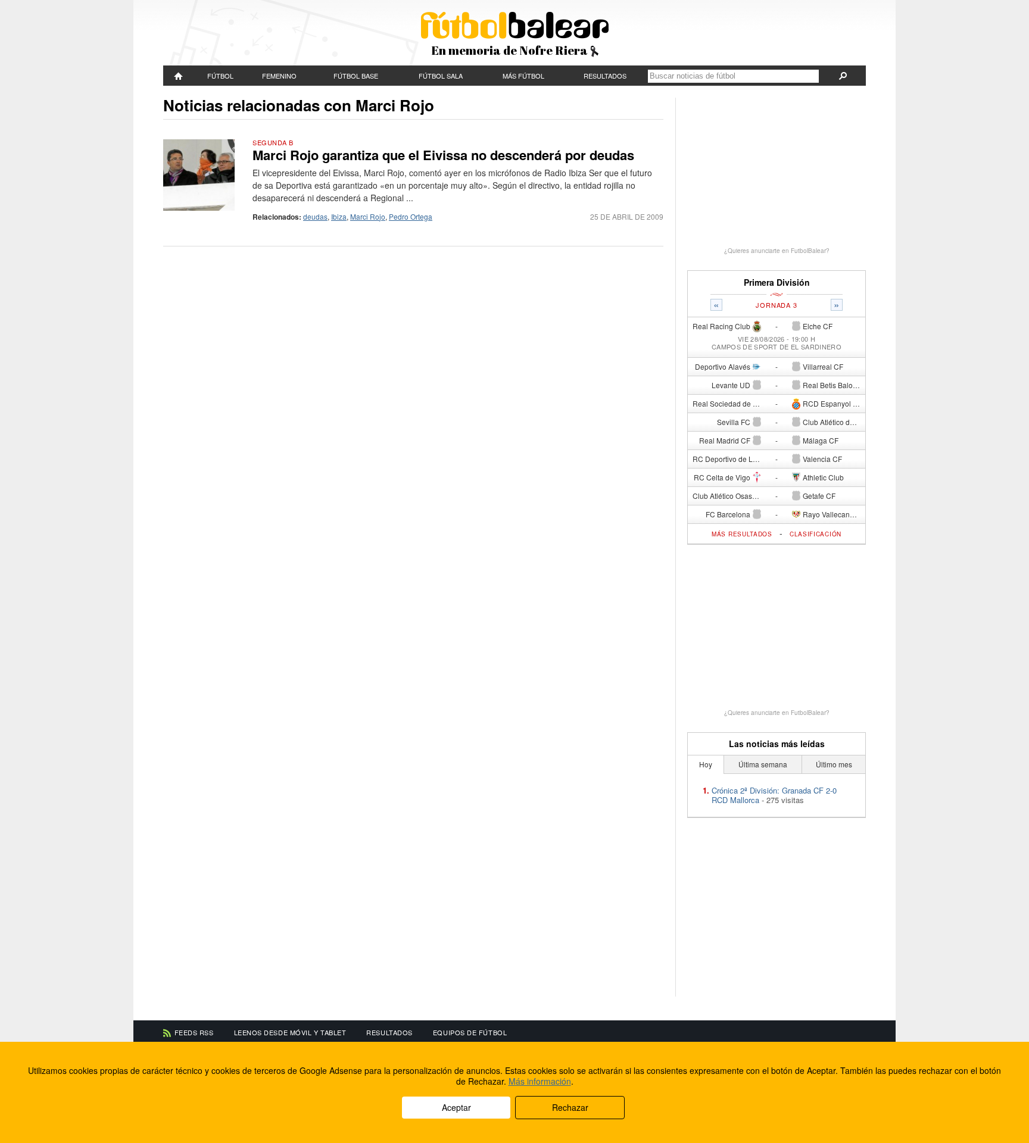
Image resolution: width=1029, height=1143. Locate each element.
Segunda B (273, 142)
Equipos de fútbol (470, 1032)
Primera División (777, 282)
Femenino (279, 75)
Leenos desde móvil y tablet (290, 1032)
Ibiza (339, 216)
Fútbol (220, 75)
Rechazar (570, 1107)
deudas (315, 216)
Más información (540, 1081)
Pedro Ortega (410, 216)
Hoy (705, 764)
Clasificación (815, 534)
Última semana (762, 764)
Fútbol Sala (441, 75)
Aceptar (456, 1107)
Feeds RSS (194, 1032)
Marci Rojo (367, 216)
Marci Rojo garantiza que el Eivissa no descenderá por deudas (443, 154)
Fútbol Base (355, 75)
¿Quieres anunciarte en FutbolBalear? (777, 250)
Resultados (605, 75)
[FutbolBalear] (178, 75)
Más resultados (742, 534)
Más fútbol (523, 75)
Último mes (834, 764)
